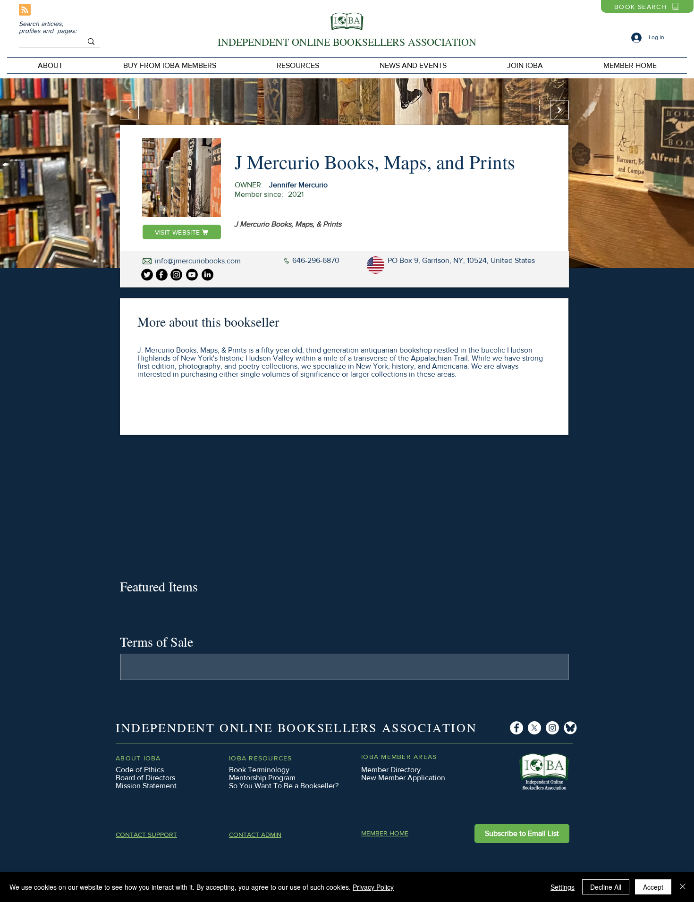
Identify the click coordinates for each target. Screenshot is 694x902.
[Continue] (559, 110)
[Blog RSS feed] (25, 10)
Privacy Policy (373, 887)
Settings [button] (562, 887)
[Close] (682, 886)
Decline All (605, 887)
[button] (169, 65)
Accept (653, 887)
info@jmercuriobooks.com (198, 261)
